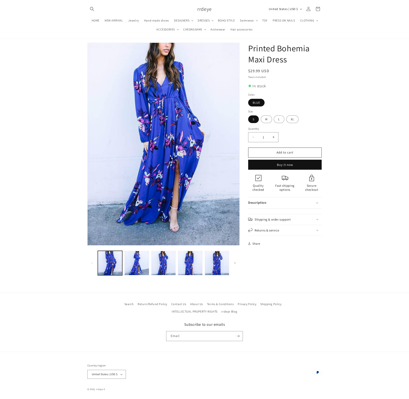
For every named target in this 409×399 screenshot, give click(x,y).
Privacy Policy (247, 304)
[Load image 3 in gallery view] (163, 263)
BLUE (256, 102)
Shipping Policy (270, 304)
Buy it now (285, 164)
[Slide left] (92, 263)
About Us (196, 304)
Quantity (253, 129)
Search (129, 304)
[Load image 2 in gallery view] (136, 263)
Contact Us (178, 304)
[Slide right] (235, 263)
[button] (92, 9)
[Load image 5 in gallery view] (217, 263)
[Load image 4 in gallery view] (190, 263)
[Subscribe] (238, 336)
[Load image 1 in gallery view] (110, 263)
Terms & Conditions (220, 304)
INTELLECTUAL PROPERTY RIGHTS (194, 312)
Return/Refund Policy (152, 304)
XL (292, 119)
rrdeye (99, 389)
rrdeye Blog (229, 312)
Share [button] (256, 243)
